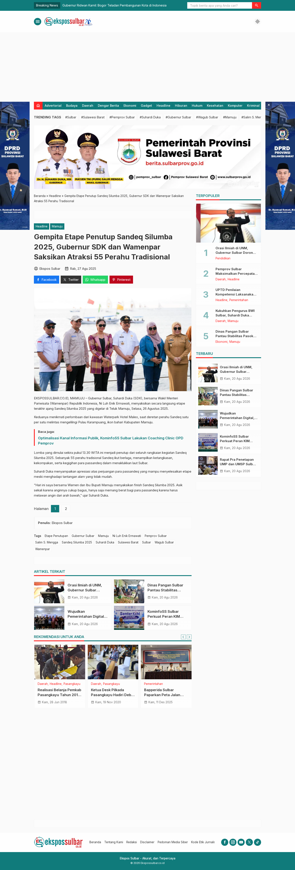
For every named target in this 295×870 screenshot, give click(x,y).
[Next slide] (189, 637)
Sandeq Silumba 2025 (77, 542)
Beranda (95, 842)
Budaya (72, 105)
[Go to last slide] (183, 637)
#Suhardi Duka (150, 117)
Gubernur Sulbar (83, 536)
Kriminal (253, 105)
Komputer (235, 105)
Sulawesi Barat (128, 542)
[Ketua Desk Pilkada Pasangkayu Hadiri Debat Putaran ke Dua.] (112, 662)
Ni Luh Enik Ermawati (127, 536)
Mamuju (57, 226)
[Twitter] (249, 842)
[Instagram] (232, 842)
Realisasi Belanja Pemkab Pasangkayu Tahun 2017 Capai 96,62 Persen (59, 695)
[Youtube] (241, 842)
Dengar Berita (108, 105)
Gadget (146, 105)
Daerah (87, 105)
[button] (256, 5)
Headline (163, 105)
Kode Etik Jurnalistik (205, 842)
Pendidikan (223, 258)
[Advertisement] (147, 65)
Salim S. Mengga (46, 542)
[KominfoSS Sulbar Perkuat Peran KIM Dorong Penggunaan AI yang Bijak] (129, 618)
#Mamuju (229, 117)
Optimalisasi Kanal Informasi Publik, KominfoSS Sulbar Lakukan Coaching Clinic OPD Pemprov (110, 440)
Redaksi (131, 842)
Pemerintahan (153, 684)
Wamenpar (42, 549)
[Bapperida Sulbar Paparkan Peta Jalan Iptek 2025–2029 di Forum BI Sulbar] (166, 662)
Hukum (197, 105)
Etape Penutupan (56, 536)
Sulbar (146, 542)
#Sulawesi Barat (93, 117)
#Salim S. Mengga (254, 117)
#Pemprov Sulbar (122, 117)
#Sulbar (70, 117)
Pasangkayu (71, 684)
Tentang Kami (113, 842)
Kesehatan (215, 105)
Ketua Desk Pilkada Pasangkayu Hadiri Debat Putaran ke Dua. (113, 695)
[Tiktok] (257, 842)
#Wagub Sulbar (207, 117)
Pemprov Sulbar (156, 536)
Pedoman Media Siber (173, 842)
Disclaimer (147, 842)
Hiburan (181, 105)
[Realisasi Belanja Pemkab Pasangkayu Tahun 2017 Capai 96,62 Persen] (59, 662)
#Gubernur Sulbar (178, 117)
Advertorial (53, 105)
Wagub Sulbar (164, 542)
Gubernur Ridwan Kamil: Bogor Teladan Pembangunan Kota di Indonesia (114, 5)
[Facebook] (224, 842)
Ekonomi (130, 105)
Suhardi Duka (105, 542)
